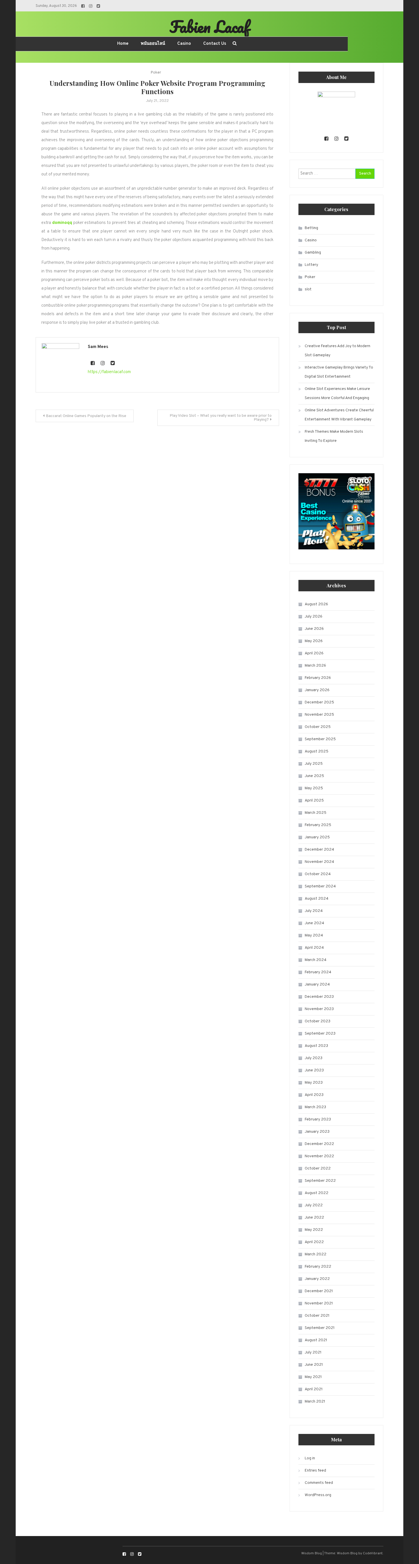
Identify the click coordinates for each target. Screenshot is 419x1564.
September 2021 (320, 1328)
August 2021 (316, 1340)
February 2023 (318, 1119)
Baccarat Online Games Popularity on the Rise (86, 416)
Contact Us (214, 43)
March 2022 (315, 1254)
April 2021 (314, 1389)
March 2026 (315, 665)
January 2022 (317, 1278)
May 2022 (314, 1229)
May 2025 (314, 788)
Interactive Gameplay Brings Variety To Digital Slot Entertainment (339, 372)
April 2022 (314, 1242)
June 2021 (314, 1364)
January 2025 (317, 837)
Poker (156, 72)
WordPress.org (318, 1495)
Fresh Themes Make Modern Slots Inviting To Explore (334, 436)
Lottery (311, 264)
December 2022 (319, 1144)
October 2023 (317, 1021)
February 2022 (318, 1266)
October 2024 (318, 874)
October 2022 (318, 1168)
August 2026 (316, 604)
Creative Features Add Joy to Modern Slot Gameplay (337, 351)
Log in (310, 1458)
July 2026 (313, 616)
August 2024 (316, 898)
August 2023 (316, 1045)
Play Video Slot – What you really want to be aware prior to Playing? (221, 417)
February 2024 (318, 972)
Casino (184, 43)
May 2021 (313, 1377)
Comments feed (319, 1482)
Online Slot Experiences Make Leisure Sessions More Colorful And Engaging (337, 393)
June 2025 (314, 776)
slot (308, 289)
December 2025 (319, 702)
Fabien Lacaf (209, 26)
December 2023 (319, 996)
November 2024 (319, 861)
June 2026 (314, 628)
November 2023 (319, 1009)
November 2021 (319, 1303)
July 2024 (314, 911)
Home (123, 43)
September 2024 (320, 886)
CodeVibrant (373, 1553)
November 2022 (319, 1156)
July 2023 (313, 1058)
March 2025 (315, 812)
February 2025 (318, 825)
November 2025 (319, 714)
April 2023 (314, 1094)
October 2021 (317, 1315)
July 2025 (314, 763)
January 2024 (317, 984)
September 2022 (320, 1180)
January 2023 (317, 1131)
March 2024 (315, 960)
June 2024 (314, 923)
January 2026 (317, 690)
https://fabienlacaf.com (109, 372)
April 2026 (314, 653)
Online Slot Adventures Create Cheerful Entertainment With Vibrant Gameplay (339, 415)
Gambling (313, 252)
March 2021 (315, 1401)
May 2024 (314, 935)
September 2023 (320, 1033)
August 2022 (316, 1193)
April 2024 (314, 947)
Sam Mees (98, 347)
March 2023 (315, 1107)
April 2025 (314, 800)
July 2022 (314, 1205)
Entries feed (315, 1470)
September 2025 (320, 739)
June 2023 (314, 1070)
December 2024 (319, 849)
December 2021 (319, 1291)
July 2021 (313, 1352)
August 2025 (316, 751)
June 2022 (314, 1217)
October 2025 (318, 727)
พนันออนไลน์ (153, 43)
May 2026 (314, 641)
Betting (311, 228)
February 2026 (318, 677)
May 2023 (314, 1082)
